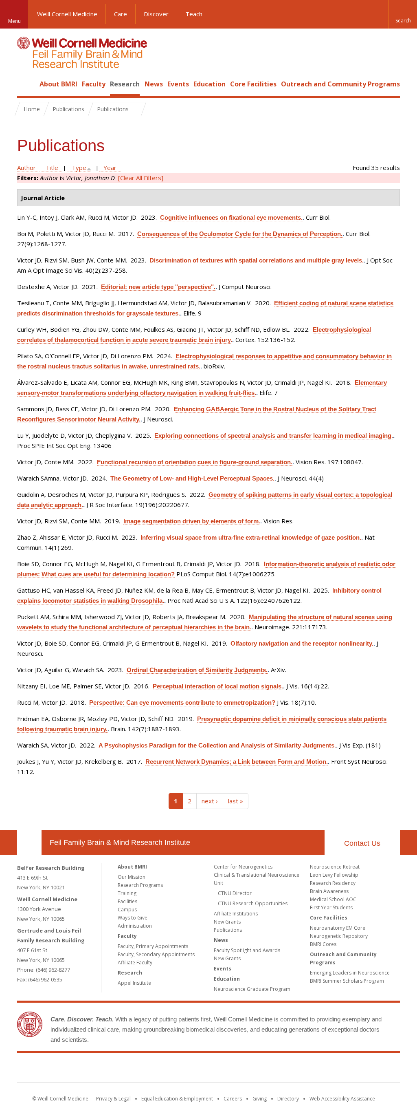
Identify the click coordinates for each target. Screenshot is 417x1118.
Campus (127, 909)
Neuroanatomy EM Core (337, 927)
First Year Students (331, 907)
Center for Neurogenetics (243, 866)
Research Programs (140, 885)
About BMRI (58, 83)
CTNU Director (235, 893)
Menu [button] (14, 21)
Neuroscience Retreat (335, 866)
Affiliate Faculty (135, 962)
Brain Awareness (329, 891)
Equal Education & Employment (177, 1098)
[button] (402, 14)
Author (26, 167)
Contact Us (362, 843)
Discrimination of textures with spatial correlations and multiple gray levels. (256, 260)
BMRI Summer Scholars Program (347, 980)
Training (127, 893)
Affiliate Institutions (236, 913)
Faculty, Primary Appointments (153, 946)
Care (120, 14)
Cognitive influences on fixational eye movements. (231, 217)
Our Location (29, 842)
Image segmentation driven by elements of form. (191, 521)
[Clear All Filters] (140, 178)
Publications (228, 929)
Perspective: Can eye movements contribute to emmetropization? (182, 702)
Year (109, 167)
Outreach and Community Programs (340, 83)
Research (125, 83)
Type (79, 167)
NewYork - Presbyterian (276, 1069)
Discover (156, 14)
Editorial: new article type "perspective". (158, 286)
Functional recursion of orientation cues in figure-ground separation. (194, 462)
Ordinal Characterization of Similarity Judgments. (197, 669)
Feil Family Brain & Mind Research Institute (120, 842)
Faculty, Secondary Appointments (156, 954)
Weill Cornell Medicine (67, 14)
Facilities (127, 901)
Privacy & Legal (113, 1098)
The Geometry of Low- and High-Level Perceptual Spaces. (192, 478)
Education (209, 83)
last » (235, 801)
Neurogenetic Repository (339, 936)
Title (52, 167)
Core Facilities (253, 83)
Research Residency (333, 883)
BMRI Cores (323, 944)
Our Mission (131, 876)
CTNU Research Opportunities (253, 903)
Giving (259, 1098)
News (154, 83)
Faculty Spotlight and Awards (247, 950)
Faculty (93, 83)
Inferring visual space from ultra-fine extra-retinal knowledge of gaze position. (250, 537)
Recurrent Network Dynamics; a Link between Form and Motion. (236, 761)
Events (178, 83)
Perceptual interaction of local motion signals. (218, 686)
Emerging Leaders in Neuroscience (350, 972)
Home (26, 84)
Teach (193, 14)
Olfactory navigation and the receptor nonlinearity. (301, 643)
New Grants (227, 921)
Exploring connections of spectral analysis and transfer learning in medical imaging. (273, 435)
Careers (233, 1098)
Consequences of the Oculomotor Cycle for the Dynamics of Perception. (239, 233)
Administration (135, 925)
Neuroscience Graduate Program (252, 989)
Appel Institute (134, 982)
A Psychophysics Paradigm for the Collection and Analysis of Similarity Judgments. (217, 745)
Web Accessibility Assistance (342, 1098)
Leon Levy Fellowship (334, 874)
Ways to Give (132, 917)
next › (210, 801)
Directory (288, 1098)
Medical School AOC (333, 899)
